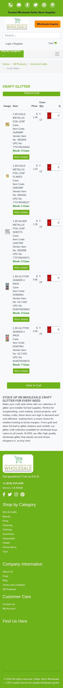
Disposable (9, 538)
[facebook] (27, 5)
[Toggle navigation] (57, 53)
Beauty (6, 516)
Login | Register (14, 43)
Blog (5, 580)
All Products (9, 589)
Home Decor (10, 547)
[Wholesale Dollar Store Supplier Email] (19, 5)
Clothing (7, 529)
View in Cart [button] (31, 93)
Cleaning (7, 525)
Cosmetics (8, 533)
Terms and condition (14, 584)
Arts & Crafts (10, 512)
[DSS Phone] (10, 5)
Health (6, 542)
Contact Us (9, 604)
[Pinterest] (52, 5)
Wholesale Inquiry (47, 24)
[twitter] (35, 5)
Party (5, 520)
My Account (9, 608)
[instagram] (44, 5)
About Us (8, 571)
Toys (5, 551)
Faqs (5, 576)
